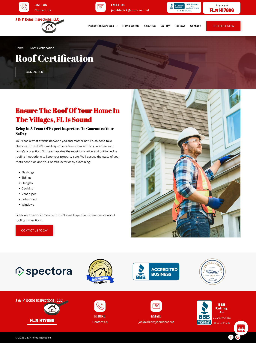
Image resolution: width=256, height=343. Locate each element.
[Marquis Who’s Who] (212, 271)
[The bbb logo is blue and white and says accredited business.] (156, 271)
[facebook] (231, 338)
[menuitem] (102, 26)
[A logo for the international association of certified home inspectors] (100, 271)
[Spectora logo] (44, 271)
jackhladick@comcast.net (130, 10)
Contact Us (42, 10)
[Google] (237, 338)
